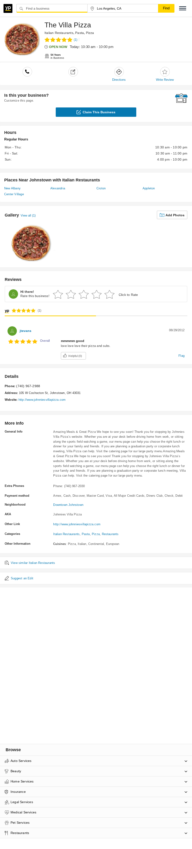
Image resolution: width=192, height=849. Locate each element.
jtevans (25, 331)
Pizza (90, 33)
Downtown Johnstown (68, 505)
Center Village (14, 194)
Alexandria (57, 188)
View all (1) (28, 215)
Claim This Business (99, 112)
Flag (181, 355)
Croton (101, 188)
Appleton (149, 188)
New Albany (12, 188)
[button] (182, 8)
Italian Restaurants (58, 33)
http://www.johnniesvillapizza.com (42, 399)
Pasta (79, 33)
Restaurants (110, 534)
